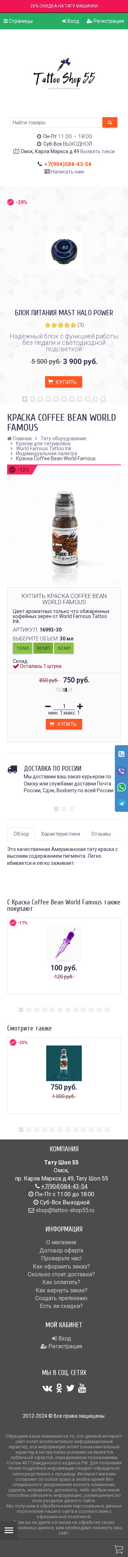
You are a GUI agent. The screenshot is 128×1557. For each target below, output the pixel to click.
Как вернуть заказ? (61, 1290)
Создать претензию (61, 1298)
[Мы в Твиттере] (70, 1388)
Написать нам (67, 172)
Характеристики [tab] (60, 834)
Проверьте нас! (61, 1258)
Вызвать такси (97, 151)
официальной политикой (63, 1516)
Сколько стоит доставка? (61, 1274)
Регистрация (108, 21)
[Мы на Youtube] (82, 1388)
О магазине (61, 1242)
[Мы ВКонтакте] (47, 1388)
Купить (65, 382)
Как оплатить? (61, 1282)
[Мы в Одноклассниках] (59, 1388)
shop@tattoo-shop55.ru (65, 1210)
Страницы (20, 21)
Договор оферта (61, 1250)
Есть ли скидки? (61, 1306)
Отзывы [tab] (101, 834)
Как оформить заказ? (61, 1266)
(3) (81, 325)
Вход (72, 21)
